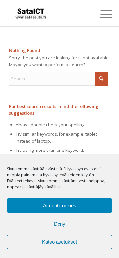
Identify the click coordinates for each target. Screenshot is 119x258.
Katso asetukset (59, 242)
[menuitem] (101, 14)
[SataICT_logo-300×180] (49, 13)
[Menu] (101, 14)
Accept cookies (59, 205)
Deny (59, 224)
